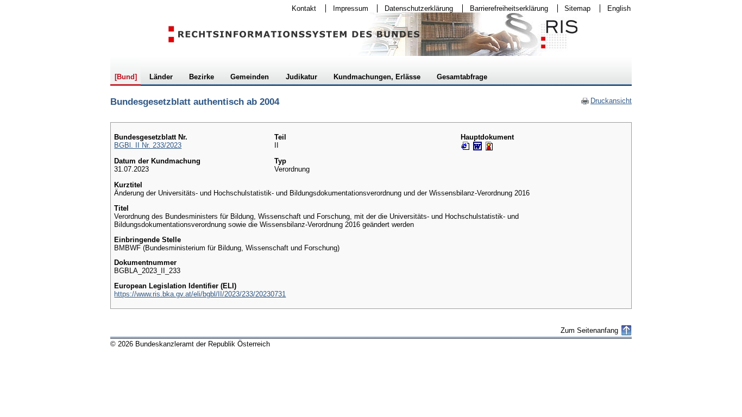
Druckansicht (606, 101)
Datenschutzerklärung (415, 8)
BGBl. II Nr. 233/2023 (147, 145)
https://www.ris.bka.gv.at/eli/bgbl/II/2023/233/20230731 (200, 294)
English (619, 8)
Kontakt (300, 8)
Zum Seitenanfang (589, 330)
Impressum (347, 8)
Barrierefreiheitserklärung (505, 8)
